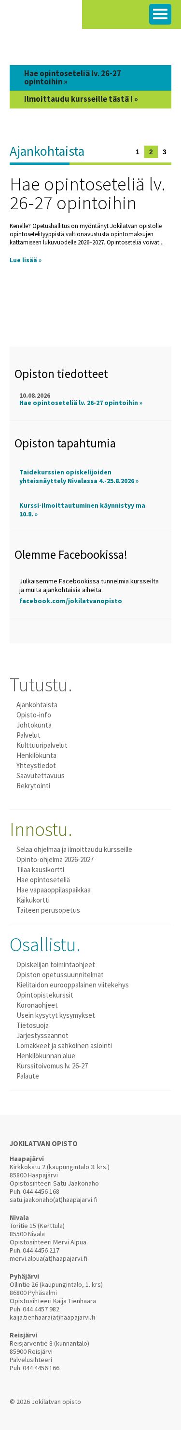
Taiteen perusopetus (48, 910)
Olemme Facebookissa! (70, 554)
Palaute (27, 1075)
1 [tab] (137, 152)
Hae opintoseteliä (43, 879)
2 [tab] (151, 152)
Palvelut (28, 735)
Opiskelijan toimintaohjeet (55, 964)
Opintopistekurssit (44, 994)
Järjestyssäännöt (42, 1035)
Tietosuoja (32, 1025)
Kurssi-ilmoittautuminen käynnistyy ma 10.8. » (82, 509)
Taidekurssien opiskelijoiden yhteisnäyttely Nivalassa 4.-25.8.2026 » (79, 476)
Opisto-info (33, 714)
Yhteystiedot (36, 765)
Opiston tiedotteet (61, 373)
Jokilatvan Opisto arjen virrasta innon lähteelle (41, 19)
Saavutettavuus (40, 775)
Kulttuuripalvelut (42, 745)
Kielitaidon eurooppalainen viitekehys (72, 984)
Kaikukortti (33, 899)
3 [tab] (165, 152)
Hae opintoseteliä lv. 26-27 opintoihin (88, 193)
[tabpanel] (90, 214)
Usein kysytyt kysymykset (55, 1015)
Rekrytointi (33, 785)
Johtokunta (34, 724)
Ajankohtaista (47, 151)
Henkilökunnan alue (45, 1055)
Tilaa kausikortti (40, 869)
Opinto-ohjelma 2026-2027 (55, 859)
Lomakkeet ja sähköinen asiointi (64, 1045)
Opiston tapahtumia (65, 443)
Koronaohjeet (37, 1005)
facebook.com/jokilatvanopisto (70, 600)
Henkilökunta (36, 755)
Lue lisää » (26, 260)
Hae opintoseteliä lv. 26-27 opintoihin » (80, 402)
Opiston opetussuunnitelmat (60, 974)
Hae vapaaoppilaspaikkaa (53, 889)
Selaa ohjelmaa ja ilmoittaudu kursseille (74, 849)
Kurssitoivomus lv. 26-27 (52, 1065)
